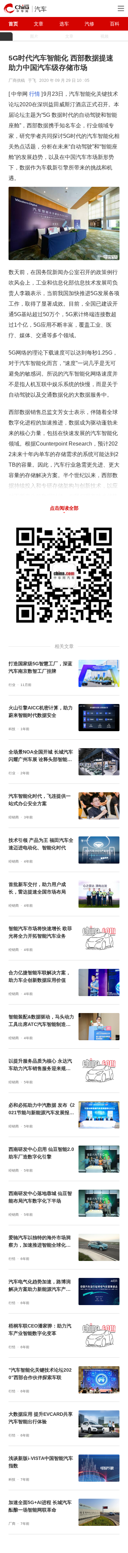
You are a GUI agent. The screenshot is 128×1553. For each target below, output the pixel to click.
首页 (13, 23)
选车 (64, 23)
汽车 (40, 9)
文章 (38, 23)
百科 (114, 23)
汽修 (89, 23)
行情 (34, 94)
